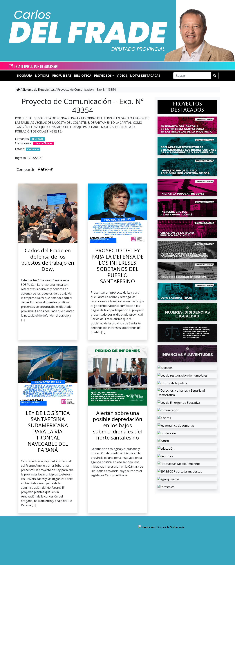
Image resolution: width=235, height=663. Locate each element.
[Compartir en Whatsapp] (47, 170)
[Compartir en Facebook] (39, 170)
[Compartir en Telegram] (51, 170)
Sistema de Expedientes (38, 90)
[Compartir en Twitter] (43, 170)
